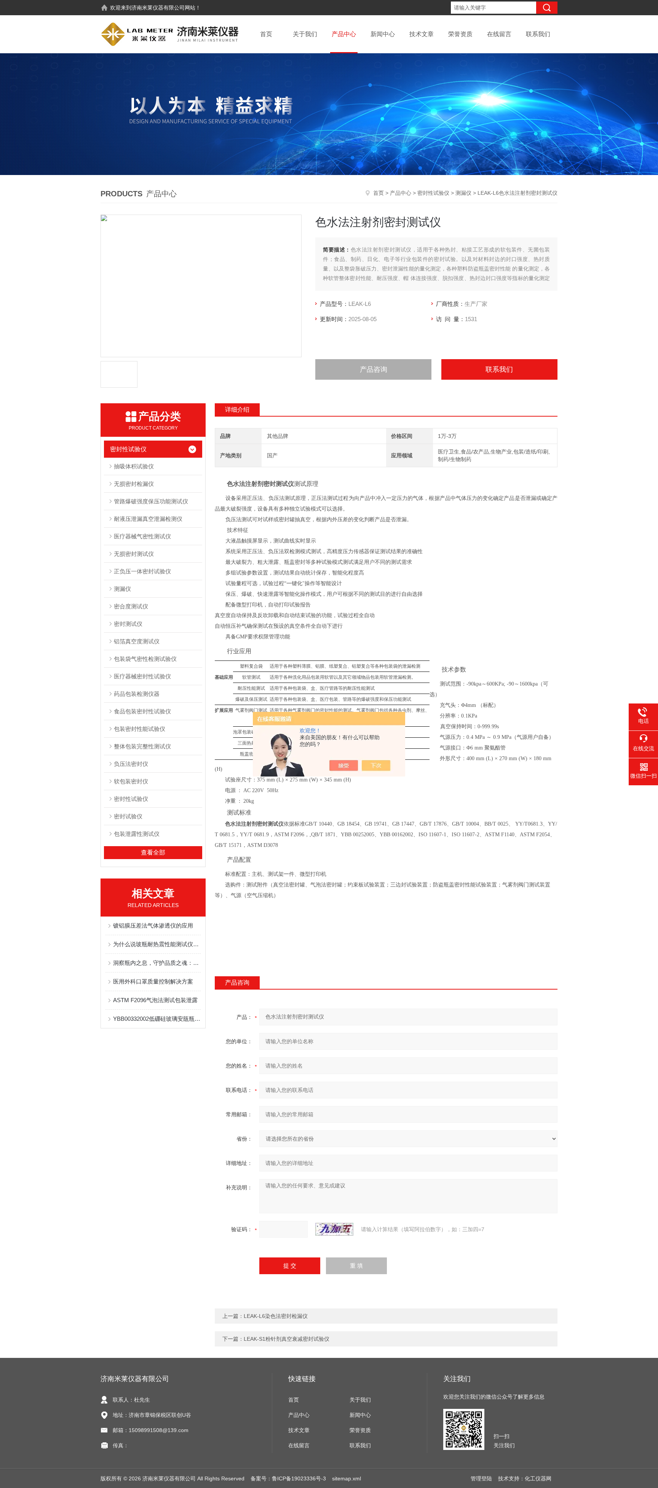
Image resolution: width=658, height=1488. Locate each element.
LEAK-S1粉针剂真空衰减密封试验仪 (286, 1339)
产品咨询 (373, 369)
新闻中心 (383, 34)
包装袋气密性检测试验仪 (145, 659)
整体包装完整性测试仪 (142, 746)
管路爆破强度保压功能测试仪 (151, 501)
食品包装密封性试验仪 (142, 711)
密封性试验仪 (433, 193)
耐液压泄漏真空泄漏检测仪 (148, 519)
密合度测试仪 (131, 606)
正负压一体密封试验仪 (142, 571)
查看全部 (153, 852)
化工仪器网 (538, 1478)
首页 (266, 34)
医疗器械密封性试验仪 (142, 676)
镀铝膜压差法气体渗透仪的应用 (153, 925)
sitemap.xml (346, 1478)
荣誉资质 (460, 34)
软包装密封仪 (131, 781)
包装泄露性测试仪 (137, 834)
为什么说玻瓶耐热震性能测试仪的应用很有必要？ (157, 944)
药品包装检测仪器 (137, 694)
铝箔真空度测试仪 (137, 641)
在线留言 (499, 34)
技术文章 (421, 34)
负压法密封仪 (131, 764)
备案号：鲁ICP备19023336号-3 (288, 1478)
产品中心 (344, 34)
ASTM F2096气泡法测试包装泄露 (155, 1000)
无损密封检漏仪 (134, 484)
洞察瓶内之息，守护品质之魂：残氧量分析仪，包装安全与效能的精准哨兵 (157, 963)
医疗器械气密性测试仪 (142, 536)
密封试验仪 (128, 816)
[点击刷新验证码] (334, 1229)
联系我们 (538, 34)
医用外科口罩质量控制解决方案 (153, 981)
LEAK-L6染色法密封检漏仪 (276, 1316)
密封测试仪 (128, 624)
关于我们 (305, 34)
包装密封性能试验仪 (139, 729)
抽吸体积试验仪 (134, 466)
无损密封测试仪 (134, 554)
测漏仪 (463, 193)
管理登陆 (481, 1478)
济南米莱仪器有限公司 (158, 8)
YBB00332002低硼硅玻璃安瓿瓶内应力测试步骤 (157, 1018)
